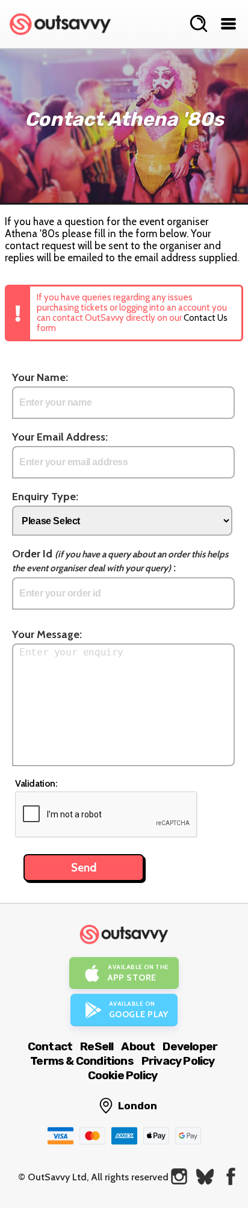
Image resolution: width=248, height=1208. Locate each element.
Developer (190, 1046)
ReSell (96, 1046)
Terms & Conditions (82, 1061)
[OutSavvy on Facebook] (230, 1176)
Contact (50, 1046)
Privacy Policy (178, 1061)
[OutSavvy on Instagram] (179, 1176)
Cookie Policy (123, 1075)
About (138, 1046)
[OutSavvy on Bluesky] (204, 1176)
